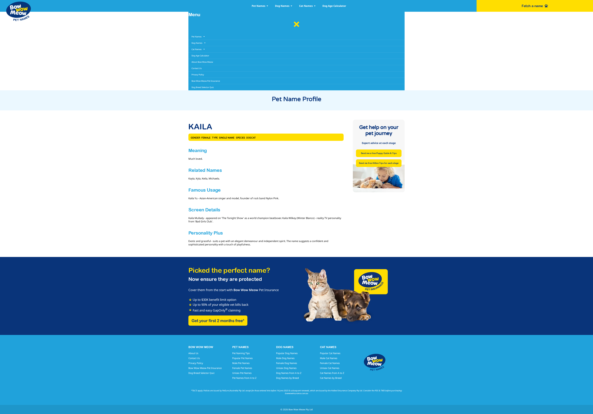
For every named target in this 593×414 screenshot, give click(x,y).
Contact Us (194, 358)
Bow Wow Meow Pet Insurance (205, 368)
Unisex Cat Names (329, 368)
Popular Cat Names (330, 353)
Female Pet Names (242, 368)
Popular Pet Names (242, 358)
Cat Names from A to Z (332, 372)
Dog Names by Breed (287, 377)
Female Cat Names (330, 363)
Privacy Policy (195, 363)
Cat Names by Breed (331, 377)
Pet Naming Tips (241, 353)
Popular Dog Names (287, 353)
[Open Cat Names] (314, 6)
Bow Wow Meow (245, 290)
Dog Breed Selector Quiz (201, 372)
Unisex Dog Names (286, 368)
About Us (193, 353)
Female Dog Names (286, 363)
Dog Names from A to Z (288, 372)
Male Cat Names (328, 358)
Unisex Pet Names (242, 372)
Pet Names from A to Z (244, 377)
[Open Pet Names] (267, 6)
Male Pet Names (241, 363)
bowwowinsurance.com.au (296, 393)
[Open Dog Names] (291, 6)
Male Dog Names (285, 358)
